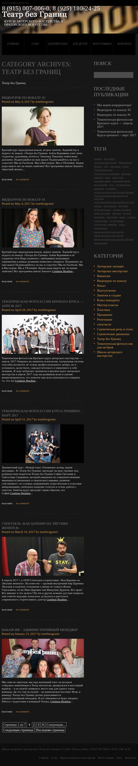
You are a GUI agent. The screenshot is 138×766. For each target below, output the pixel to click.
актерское (126, 173)
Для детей (80, 43)
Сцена (125, 166)
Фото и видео (102, 43)
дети (111, 184)
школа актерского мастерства (109, 232)
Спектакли (115, 166)
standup (98, 159)
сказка (122, 217)
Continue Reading (62, 271)
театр (122, 224)
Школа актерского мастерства (109, 353)
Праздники (104, 314)
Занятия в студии (109, 295)
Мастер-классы (107, 305)
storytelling (109, 159)
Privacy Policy (80, 749)
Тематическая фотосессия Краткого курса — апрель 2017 (115, 123)
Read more (7, 180)
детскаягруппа (123, 184)
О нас (35, 43)
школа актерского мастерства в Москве (114, 239)
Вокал (101, 285)
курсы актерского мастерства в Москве (114, 192)
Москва (98, 166)
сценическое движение (105, 224)
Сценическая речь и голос (115, 329)
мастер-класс (110, 206)
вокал (108, 177)
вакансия (98, 177)
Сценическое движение (113, 334)
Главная (13, 43)
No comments (22, 180)
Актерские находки (110, 266)
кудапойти (111, 188)
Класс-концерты (108, 300)
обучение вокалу (102, 209)
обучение (123, 206)
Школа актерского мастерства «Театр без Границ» (31, 749)
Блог (119, 757)
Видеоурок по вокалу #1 (23, 199)
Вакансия (103, 276)
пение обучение (102, 213)
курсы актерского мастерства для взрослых (111, 197)
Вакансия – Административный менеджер (40, 630)
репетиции (112, 217)
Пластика (103, 310)
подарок (127, 213)
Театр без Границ (109, 339)
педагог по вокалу (122, 209)
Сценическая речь (103, 170)
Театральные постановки (106, 173)
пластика (116, 213)
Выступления (106, 290)
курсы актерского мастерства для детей (114, 202)
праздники (99, 217)
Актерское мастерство (105, 162)
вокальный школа (121, 181)
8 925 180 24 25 (121, 749)
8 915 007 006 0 (100, 749)
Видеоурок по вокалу (112, 281)
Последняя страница (50, 730)
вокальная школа (102, 181)
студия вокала (117, 220)
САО (106, 166)
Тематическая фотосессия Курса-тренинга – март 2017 (116, 133)
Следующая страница (18, 730)
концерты (99, 188)
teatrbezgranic (45, 101)
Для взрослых (57, 43)
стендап (131, 217)
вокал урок (117, 177)
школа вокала (100, 243)
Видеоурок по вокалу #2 (23, 97)
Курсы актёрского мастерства (77, 757)
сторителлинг (101, 220)
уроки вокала (100, 228)
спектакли (104, 324)
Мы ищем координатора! (114, 105)
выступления (100, 184)
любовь (98, 206)
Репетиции (104, 319)
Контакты (124, 43)
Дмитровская (125, 162)
